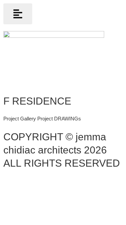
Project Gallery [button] (20, 118)
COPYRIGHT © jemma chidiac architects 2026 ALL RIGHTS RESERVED (61, 150)
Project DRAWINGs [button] (59, 118)
